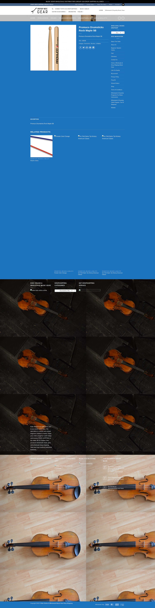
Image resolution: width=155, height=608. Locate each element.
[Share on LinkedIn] (93, 47)
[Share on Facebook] (80, 47)
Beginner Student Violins (116, 49)
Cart (112, 53)
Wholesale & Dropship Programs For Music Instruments (117, 95)
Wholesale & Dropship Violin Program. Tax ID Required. (117, 102)
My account (114, 73)
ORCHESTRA (72, 11)
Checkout (114, 56)
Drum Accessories (67, 18)
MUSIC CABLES (84, 9)
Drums (54, 18)
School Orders (90, 4)
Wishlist (113, 107)
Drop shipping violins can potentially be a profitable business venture (116, 479)
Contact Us (114, 59)
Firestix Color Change (60, 273)
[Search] (52, 9)
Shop (112, 86)
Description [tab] (34, 119)
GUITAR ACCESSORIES (59, 11)
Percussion (43, 18)
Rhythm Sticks (34, 160)
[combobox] (118, 32)
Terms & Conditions (116, 89)
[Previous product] (123, 18)
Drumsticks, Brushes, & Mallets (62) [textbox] (118, 32)
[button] (101, 10)
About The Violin (101, 4)
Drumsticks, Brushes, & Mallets (92, 18)
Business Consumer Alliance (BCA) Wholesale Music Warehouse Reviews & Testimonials (116, 469)
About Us (113, 44)
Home (32, 18)
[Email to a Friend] (86, 47)
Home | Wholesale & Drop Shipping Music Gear (117, 65)
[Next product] (119, 18)
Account (117, 4)
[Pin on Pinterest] (90, 47)
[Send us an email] (123, 4)
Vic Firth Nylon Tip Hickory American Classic (88, 273)
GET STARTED (79, 4)
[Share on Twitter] (83, 47)
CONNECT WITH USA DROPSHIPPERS (66, 9)
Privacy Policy (115, 77)
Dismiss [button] (106, 1)
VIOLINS (80, 11)
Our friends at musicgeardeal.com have (116, 487)
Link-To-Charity (115, 70)
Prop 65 (113, 80)
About (110, 4)
